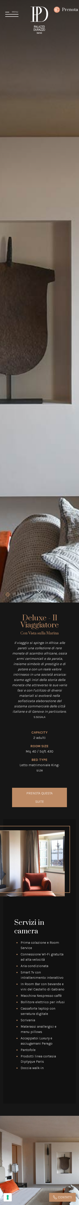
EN (22, 593)
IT (14, 593)
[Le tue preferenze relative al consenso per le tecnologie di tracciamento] (8, 1197)
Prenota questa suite (39, 797)
